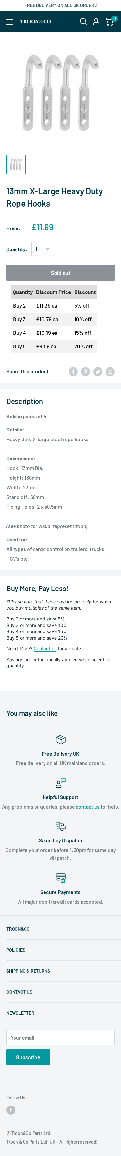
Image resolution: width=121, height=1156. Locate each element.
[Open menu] (9, 22)
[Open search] (83, 21)
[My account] (96, 21)
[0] (109, 22)
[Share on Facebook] (73, 371)
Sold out (60, 273)
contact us (88, 806)
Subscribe (28, 1057)
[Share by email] (110, 371)
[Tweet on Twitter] (97, 371)
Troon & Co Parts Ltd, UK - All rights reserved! (52, 1142)
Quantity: (16, 249)
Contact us (45, 648)
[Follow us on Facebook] (10, 1110)
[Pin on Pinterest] (85, 371)
